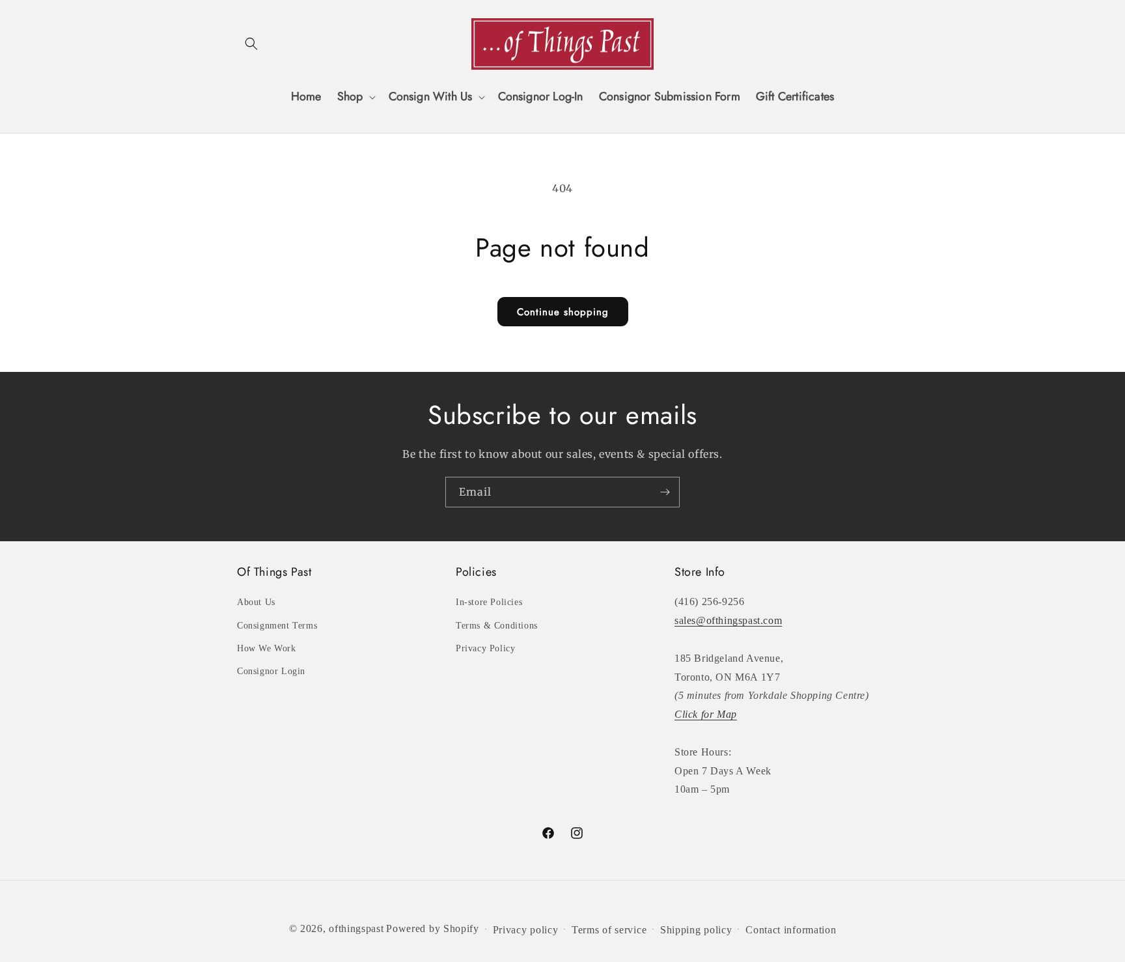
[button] (251, 43)
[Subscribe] (664, 492)
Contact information (790, 929)
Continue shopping (563, 312)
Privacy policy (526, 929)
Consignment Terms (277, 625)
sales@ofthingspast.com (728, 620)
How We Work (266, 648)
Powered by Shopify (432, 928)
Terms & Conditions (497, 625)
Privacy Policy (485, 648)
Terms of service (609, 929)
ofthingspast (356, 928)
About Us (256, 602)
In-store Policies (489, 602)
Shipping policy (696, 929)
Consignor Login (271, 671)
